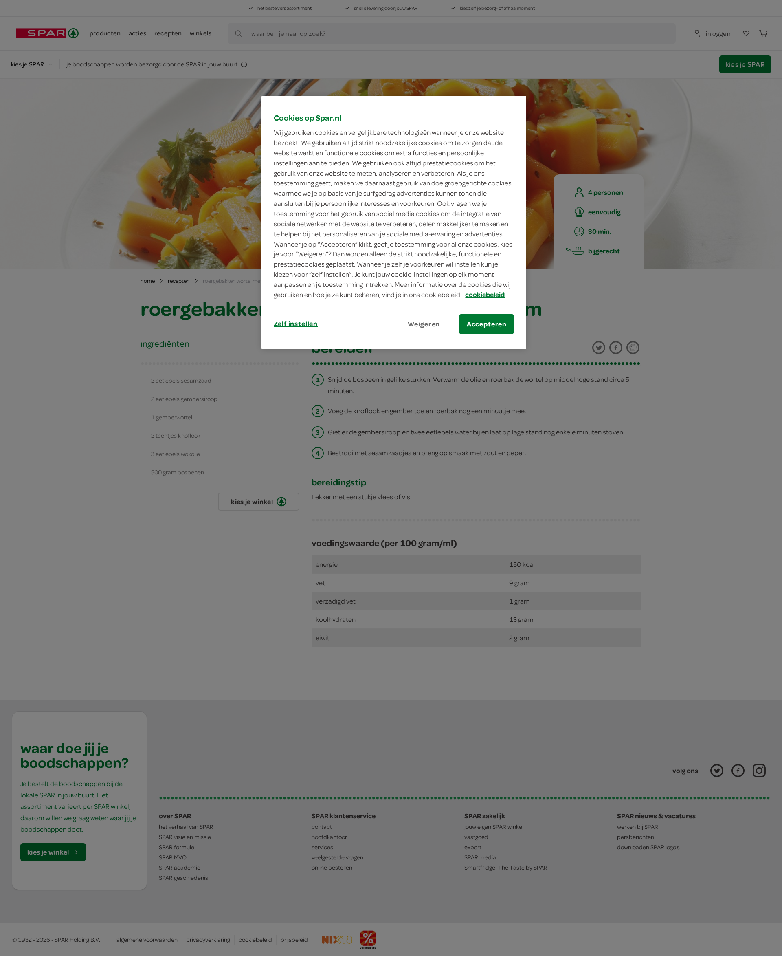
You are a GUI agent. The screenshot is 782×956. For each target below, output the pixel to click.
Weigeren (424, 323)
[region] (393, 222)
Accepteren (487, 323)
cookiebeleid (485, 294)
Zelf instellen (296, 323)
